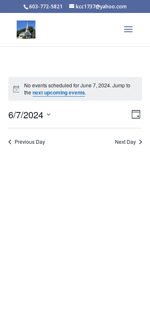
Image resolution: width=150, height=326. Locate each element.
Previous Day (30, 141)
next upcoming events (58, 92)
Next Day (125, 141)
